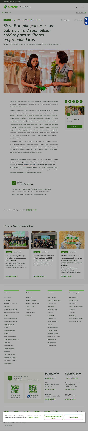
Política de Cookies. (33, 418)
